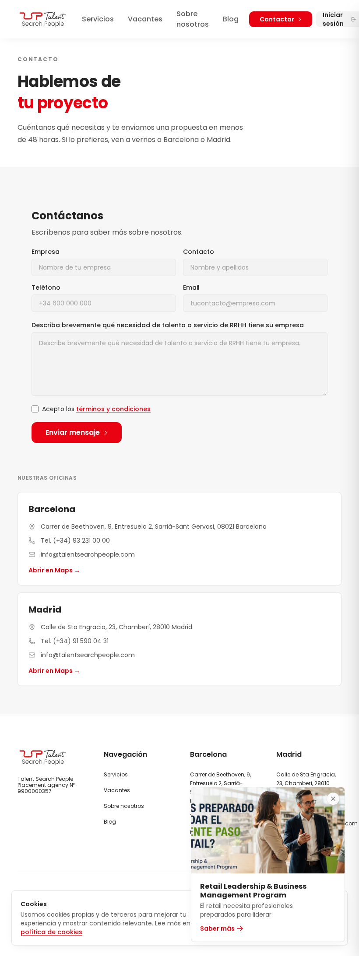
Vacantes (145, 19)
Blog (231, 19)
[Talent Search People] (43, 19)
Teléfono (46, 287)
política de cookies (51, 932)
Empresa (46, 251)
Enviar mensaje (73, 432)
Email (191, 287)
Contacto (198, 251)
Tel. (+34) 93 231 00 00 (75, 540)
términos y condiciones (113, 409)
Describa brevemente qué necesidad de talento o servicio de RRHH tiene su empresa (168, 325)
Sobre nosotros (192, 19)
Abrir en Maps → (54, 570)
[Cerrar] (333, 799)
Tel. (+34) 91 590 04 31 (75, 641)
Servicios (98, 19)
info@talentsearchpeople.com (88, 554)
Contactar (277, 19)
